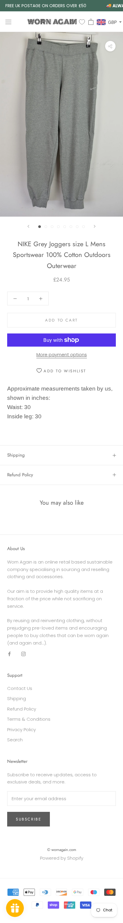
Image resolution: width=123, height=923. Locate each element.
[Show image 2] (45, 226)
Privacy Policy (21, 729)
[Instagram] (23, 653)
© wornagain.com (61, 849)
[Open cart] (90, 22)
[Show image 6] (71, 226)
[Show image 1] (39, 226)
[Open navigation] (8, 21)
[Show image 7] (77, 226)
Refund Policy (20, 475)
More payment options (61, 354)
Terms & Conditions (28, 719)
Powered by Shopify (61, 858)
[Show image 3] (52, 226)
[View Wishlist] (82, 21)
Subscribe (28, 819)
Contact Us (19, 688)
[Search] (73, 21)
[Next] (95, 226)
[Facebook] (9, 653)
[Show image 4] (58, 226)
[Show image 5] (64, 226)
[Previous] (28, 226)
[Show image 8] (83, 226)
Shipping (16, 455)
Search (15, 740)
